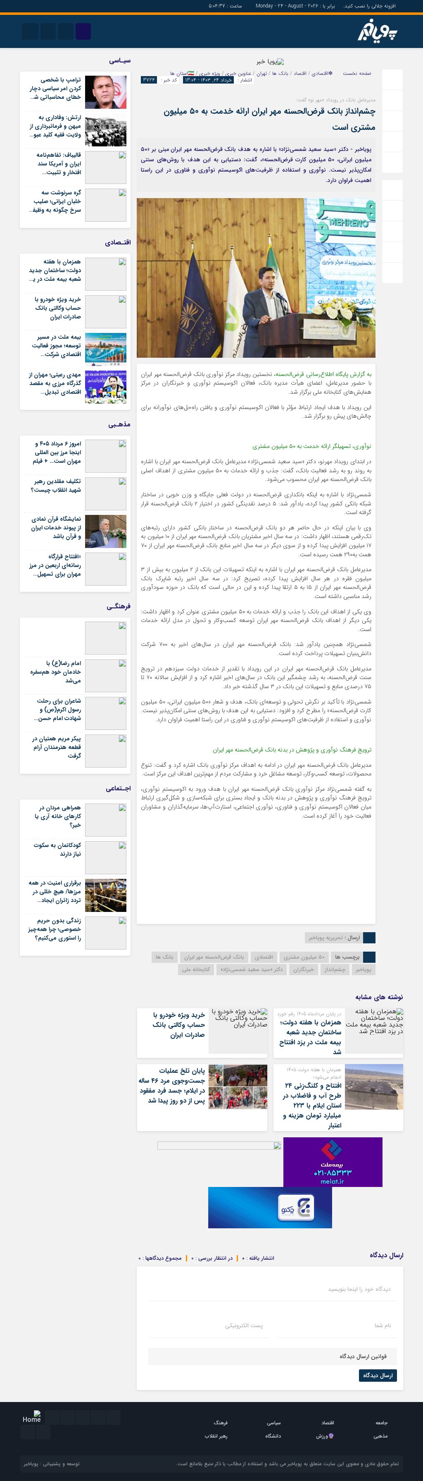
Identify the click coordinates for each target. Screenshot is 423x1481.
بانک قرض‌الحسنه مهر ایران (214, 957)
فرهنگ (221, 1423)
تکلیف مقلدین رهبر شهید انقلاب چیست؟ (56, 486)
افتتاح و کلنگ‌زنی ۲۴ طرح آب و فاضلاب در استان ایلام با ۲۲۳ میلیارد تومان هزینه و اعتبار (312, 1106)
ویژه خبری (210, 73)
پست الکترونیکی (244, 1325)
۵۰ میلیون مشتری (304, 957)
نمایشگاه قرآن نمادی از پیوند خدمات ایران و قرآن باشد (56, 527)
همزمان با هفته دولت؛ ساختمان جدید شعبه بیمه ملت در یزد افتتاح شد (310, 1037)
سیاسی (274, 1423)
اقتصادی (264, 957)
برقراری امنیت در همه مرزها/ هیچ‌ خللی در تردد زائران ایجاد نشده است (55, 896)
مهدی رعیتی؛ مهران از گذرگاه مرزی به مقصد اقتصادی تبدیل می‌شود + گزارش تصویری (55, 392)
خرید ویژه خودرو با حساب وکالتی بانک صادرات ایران (178, 1025)
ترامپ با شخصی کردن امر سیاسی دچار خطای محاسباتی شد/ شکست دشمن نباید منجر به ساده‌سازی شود (55, 101)
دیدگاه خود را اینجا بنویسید (359, 1289)
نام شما (383, 1325)
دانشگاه (273, 1436)
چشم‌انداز (335, 969)
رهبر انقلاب (216, 1436)
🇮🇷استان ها (182, 73)
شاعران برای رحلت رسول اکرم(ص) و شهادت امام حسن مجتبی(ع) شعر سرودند (59, 718)
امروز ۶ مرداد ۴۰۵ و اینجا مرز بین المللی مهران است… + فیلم (57, 452)
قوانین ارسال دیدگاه (363, 1356)
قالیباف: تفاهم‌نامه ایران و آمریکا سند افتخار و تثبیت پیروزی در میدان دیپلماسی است (58, 172)
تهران (262, 73)
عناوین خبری (238, 73)
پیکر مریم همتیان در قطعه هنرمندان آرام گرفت (56, 747)
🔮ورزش (325, 1436)
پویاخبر (363, 969)
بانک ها (280, 73)
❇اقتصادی (322, 73)
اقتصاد (300, 73)
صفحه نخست (357, 73)
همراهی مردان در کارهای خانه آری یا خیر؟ (58, 816)
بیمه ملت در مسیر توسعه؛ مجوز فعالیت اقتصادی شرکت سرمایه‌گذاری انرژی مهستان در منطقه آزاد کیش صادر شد (55, 359)
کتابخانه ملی (196, 969)
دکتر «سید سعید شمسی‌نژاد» (252, 969)
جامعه (381, 1423)
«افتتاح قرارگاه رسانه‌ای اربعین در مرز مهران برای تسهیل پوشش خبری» (55, 569)
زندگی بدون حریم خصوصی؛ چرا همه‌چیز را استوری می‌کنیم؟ (55, 929)
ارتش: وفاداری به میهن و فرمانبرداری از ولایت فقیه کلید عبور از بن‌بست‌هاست (55, 130)
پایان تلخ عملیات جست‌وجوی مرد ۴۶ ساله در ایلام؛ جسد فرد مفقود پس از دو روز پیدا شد (171, 1086)
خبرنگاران (303, 969)
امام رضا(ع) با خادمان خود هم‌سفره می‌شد (55, 672)
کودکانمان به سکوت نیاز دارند (57, 850)
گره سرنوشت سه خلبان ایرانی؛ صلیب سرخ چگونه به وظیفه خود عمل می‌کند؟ (55, 205)
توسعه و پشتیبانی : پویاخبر (52, 1464)
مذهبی (380, 1436)
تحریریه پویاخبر (326, 937)
